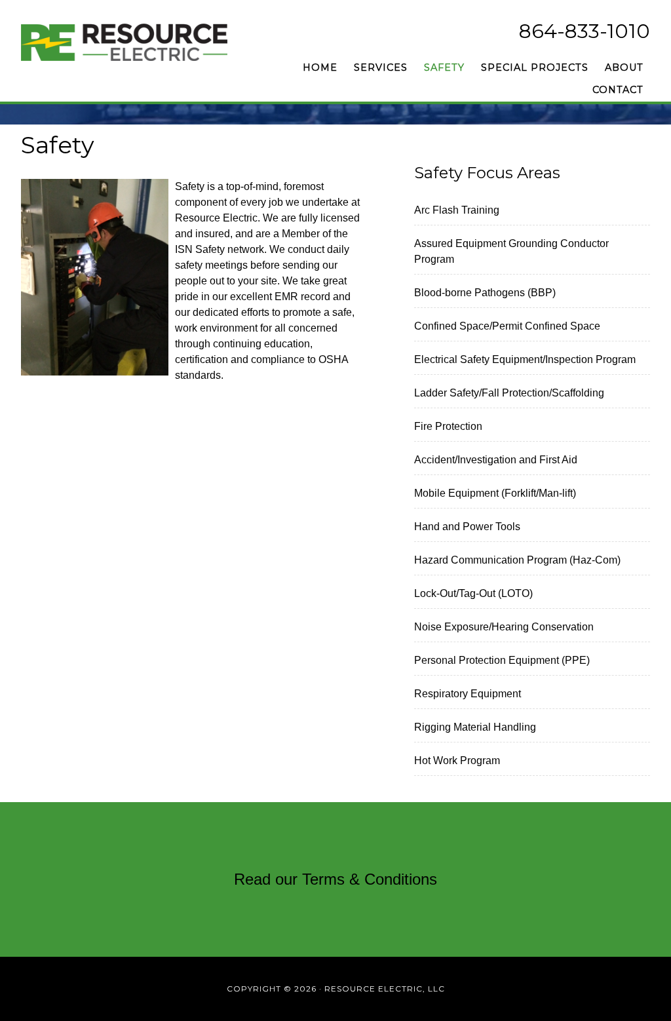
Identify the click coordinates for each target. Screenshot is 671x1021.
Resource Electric (139, 43)
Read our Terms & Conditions (335, 879)
